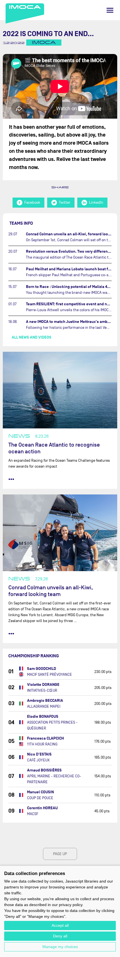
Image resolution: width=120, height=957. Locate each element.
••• (11, 479)
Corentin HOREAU (42, 808)
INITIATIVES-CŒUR (42, 690)
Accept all (60, 925)
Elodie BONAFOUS (42, 716)
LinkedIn (96, 202)
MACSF (32, 814)
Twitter (64, 202)
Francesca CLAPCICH (45, 738)
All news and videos (31, 337)
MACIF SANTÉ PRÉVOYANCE (49, 674)
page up (60, 854)
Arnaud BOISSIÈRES (44, 770)
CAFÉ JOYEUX (38, 760)
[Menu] (110, 10)
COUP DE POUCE (40, 798)
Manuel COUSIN (40, 792)
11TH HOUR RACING (42, 744)
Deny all (60, 936)
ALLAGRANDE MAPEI (43, 706)
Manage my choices (60, 946)
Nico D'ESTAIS (39, 754)
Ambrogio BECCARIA (45, 700)
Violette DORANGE (43, 684)
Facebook (32, 202)
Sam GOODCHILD (41, 668)
